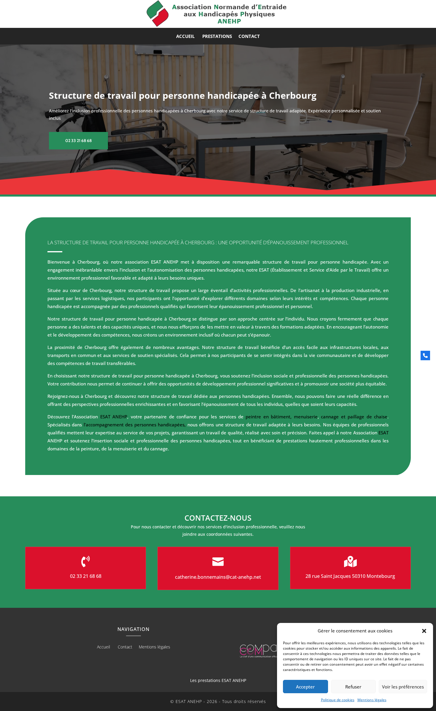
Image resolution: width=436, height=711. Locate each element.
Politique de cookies (337, 699)
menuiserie (306, 417)
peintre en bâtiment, (269, 417)
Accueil (186, 36)
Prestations (217, 36)
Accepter (305, 687)
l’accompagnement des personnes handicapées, (134, 425)
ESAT (383, 433)
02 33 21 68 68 (78, 140)
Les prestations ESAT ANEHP (218, 680)
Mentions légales (371, 699)
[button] (424, 631)
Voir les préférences (403, 687)
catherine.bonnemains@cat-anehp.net (218, 577)
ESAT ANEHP (113, 417)
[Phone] (425, 355)
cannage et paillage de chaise (354, 417)
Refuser (353, 687)
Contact (249, 36)
